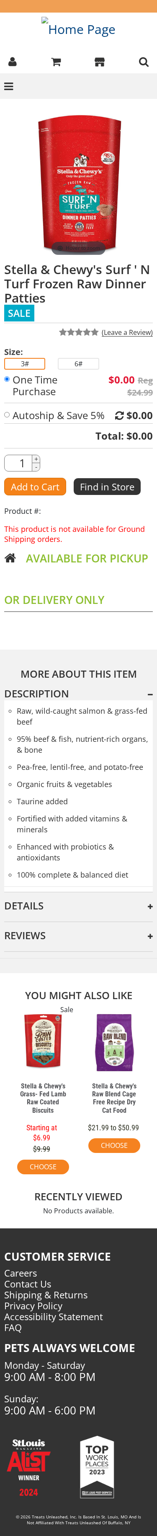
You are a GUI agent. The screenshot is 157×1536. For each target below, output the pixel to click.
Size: (13, 352)
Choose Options (43, 1168)
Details (24, 905)
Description (36, 693)
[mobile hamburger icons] (144, 60)
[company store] (100, 60)
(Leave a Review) (127, 332)
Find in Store (107, 486)
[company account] (12, 60)
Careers (20, 1273)
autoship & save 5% (59, 415)
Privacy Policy (33, 1305)
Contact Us (27, 1284)
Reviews (25, 935)
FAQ (13, 1327)
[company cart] (56, 60)
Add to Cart (35, 486)
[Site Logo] (78, 29)
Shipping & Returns (46, 1295)
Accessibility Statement (53, 1316)
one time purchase (35, 386)
